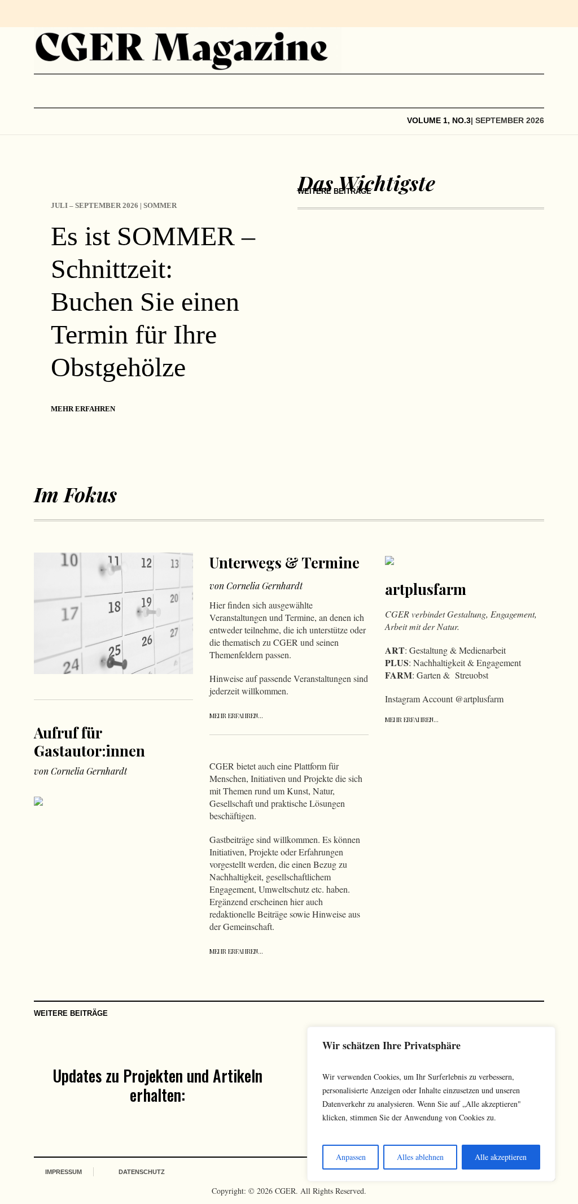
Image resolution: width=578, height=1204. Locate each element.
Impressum (63, 1171)
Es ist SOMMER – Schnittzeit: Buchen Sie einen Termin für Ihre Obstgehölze (153, 301)
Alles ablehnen (420, 1156)
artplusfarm (425, 589)
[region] (431, 1104)
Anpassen (351, 1156)
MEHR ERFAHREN (83, 409)
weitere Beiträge (334, 191)
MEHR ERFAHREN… (236, 715)
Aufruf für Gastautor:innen (89, 741)
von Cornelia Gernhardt (80, 771)
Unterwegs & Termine (284, 562)
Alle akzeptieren (501, 1156)
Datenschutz (142, 1171)
